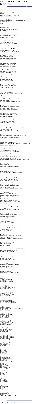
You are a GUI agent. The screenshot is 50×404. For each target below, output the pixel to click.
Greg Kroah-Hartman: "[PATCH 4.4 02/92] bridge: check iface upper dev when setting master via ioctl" (24, 401)
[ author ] (19, 8)
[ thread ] (12, 8)
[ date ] (10, 8)
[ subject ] (15, 8)
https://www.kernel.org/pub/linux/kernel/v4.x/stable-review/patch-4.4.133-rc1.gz (12, 18)
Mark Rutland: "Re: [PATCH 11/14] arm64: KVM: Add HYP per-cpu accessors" (19, 6)
